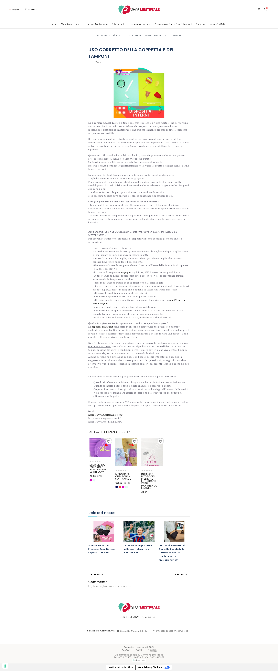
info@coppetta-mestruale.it (172, 631)
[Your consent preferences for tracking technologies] (5, 666)
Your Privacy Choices (150, 667)
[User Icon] (259, 9)
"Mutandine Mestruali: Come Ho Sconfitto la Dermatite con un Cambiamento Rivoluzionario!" (172, 552)
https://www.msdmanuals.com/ (105, 414)
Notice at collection (120, 667)
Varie (98, 62)
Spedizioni (148, 617)
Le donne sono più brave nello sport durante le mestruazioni (138, 549)
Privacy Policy (140, 660)
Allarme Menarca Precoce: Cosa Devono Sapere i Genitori (101, 549)
